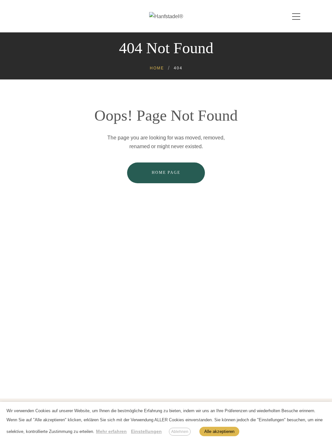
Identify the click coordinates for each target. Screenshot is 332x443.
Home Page (166, 172)
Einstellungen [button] (146, 431)
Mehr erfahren (111, 431)
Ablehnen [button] (179, 431)
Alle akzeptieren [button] (219, 431)
